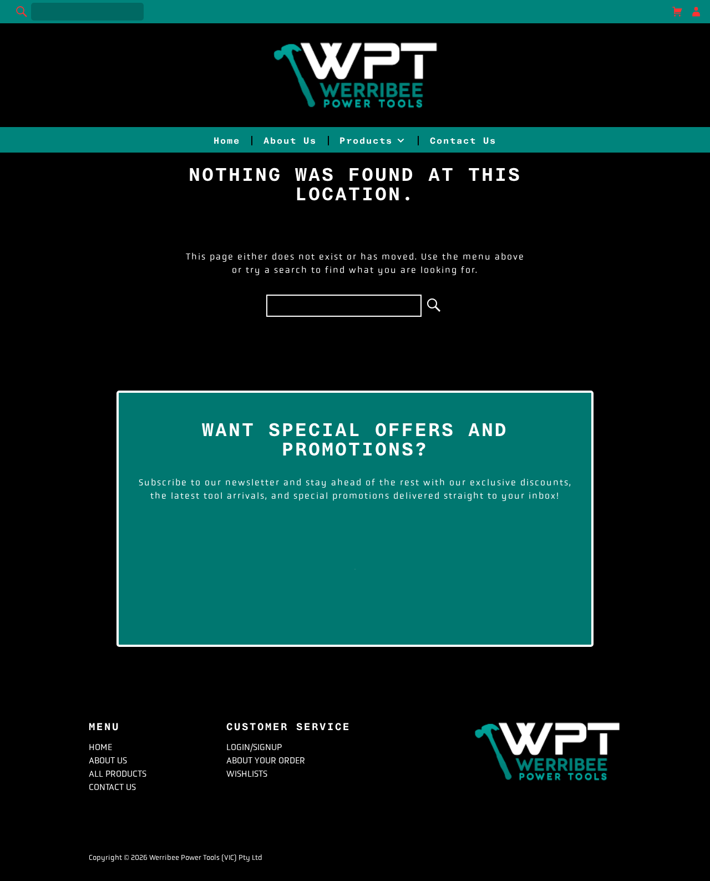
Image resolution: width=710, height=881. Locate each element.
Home (227, 140)
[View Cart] (677, 12)
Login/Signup (254, 747)
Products (366, 140)
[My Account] (696, 12)
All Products (117, 773)
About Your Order (265, 760)
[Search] (22, 12)
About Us (290, 140)
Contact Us (463, 140)
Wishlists (246, 773)
